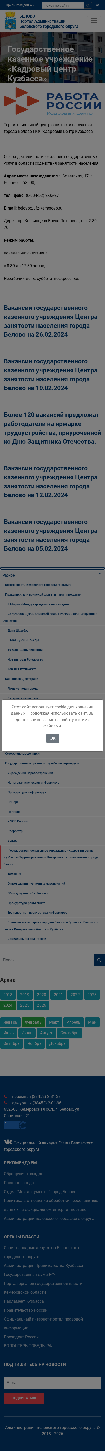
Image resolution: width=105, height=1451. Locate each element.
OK (53, 738)
